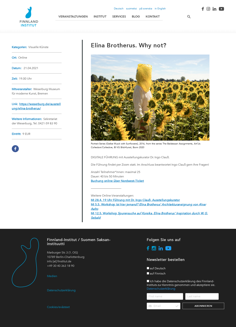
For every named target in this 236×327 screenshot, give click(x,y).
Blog (136, 16)
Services (119, 16)
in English (160, 8)
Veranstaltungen (73, 16)
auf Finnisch (157, 273)
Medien (52, 276)
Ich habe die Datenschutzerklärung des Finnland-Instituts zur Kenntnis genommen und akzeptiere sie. (181, 285)
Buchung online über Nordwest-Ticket (117, 181)
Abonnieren (203, 306)
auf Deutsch (157, 268)
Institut (100, 16)
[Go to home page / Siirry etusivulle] (29, 17)
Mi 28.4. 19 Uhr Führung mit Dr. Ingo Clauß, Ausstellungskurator (135, 200)
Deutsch (119, 8)
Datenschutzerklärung (61, 290)
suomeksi (131, 8)
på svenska (145, 8)
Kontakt (153, 16)
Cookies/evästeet (58, 307)
